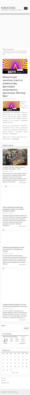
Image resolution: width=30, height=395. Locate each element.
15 (3, 363)
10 (11, 359)
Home (4, 49)
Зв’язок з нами (5, 383)
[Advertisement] (15, 30)
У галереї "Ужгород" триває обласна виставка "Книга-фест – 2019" (14, 168)
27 (22, 366)
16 (7, 363)
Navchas (8, 8)
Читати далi (22, 182)
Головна (3, 378)
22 (3, 366)
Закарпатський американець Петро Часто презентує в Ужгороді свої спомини (13, 249)
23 (7, 366)
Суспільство (10, 49)
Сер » (17, 372)
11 (15, 359)
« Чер (12, 372)
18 (15, 363)
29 (3, 370)
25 (15, 366)
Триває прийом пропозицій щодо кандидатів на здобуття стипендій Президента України (13, 209)
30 (7, 370)
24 (11, 366)
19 (19, 363)
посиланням (16, 139)
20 (22, 363)
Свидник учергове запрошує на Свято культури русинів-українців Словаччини (15, 305)
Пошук (3, 325)
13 (22, 359)
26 (19, 366)
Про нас (3, 380)
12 (19, 359)
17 (11, 363)
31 (11, 370)
